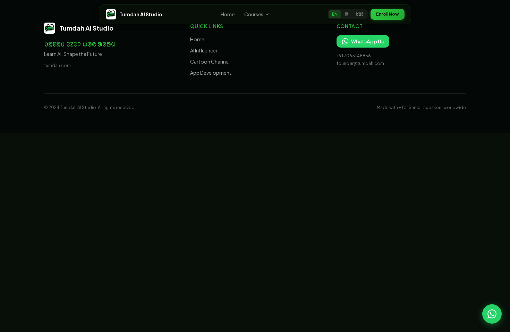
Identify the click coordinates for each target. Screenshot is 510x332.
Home (228, 14)
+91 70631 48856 (354, 55)
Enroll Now (387, 14)
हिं (346, 14)
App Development (210, 72)
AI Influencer (204, 50)
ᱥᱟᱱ (360, 14)
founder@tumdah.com (360, 63)
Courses (253, 14)
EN (335, 14)
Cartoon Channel (210, 61)
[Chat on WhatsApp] (492, 314)
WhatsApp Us (367, 41)
